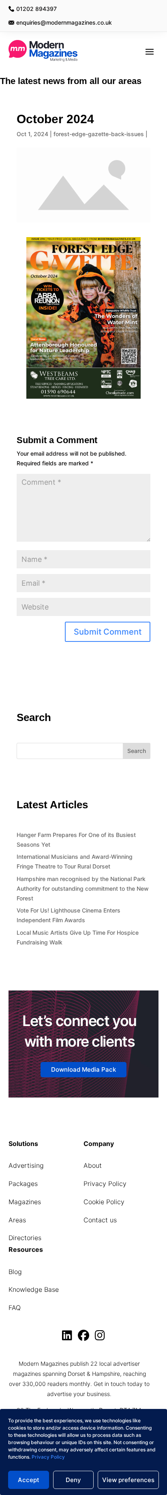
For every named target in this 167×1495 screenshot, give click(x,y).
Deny (73, 1480)
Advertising (26, 1165)
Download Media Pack (83, 1069)
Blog (15, 1272)
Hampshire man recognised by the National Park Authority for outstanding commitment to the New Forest (83, 888)
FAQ (15, 1308)
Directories (25, 1238)
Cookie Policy (104, 1202)
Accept (28, 1480)
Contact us (100, 1220)
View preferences (128, 1480)
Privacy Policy (48, 1457)
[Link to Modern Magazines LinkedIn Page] (69, 1337)
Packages (23, 1184)
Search (136, 750)
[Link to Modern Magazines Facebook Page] (85, 1337)
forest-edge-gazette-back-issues (99, 133)
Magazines (25, 1202)
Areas (17, 1220)
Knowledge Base (34, 1289)
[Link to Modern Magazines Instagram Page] (100, 1337)
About (93, 1165)
